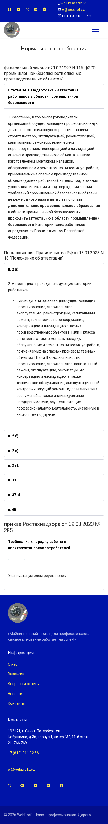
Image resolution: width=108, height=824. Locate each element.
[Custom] (44, 9)
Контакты (16, 703)
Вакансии (16, 674)
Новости (15, 694)
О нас (12, 664)
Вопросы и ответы (23, 684)
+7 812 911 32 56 (73, 3)
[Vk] (35, 9)
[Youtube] (19, 9)
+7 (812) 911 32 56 (23, 753)
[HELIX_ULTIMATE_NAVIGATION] (95, 30)
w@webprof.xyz (74, 10)
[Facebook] (9, 9)
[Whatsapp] (27, 9)
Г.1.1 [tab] (16, 565)
